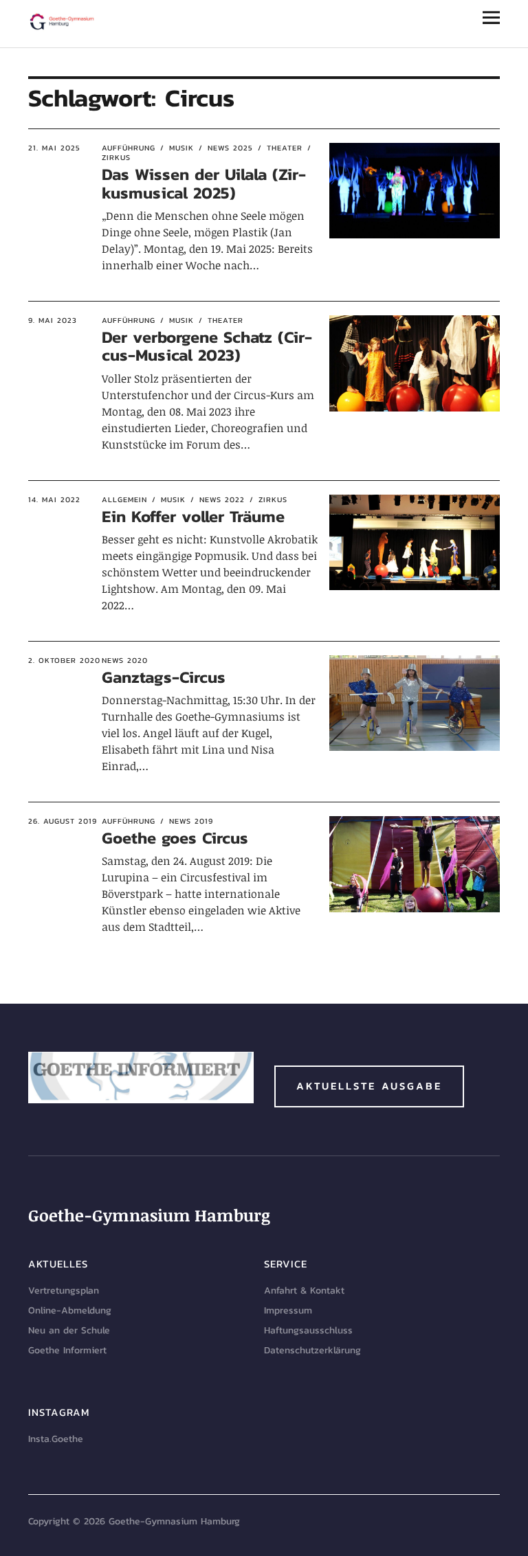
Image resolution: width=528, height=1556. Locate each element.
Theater (284, 147)
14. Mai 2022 (54, 499)
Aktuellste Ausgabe (369, 1086)
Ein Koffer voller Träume (193, 516)
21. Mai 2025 (54, 147)
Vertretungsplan (63, 1290)
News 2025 (230, 147)
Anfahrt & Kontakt (304, 1290)
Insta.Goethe (55, 1439)
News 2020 (125, 660)
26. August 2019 (62, 820)
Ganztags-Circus (164, 677)
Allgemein (124, 499)
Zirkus (272, 499)
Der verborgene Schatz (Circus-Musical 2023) (207, 346)
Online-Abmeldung (69, 1310)
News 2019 (191, 820)
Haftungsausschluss (308, 1330)
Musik (181, 147)
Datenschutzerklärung (312, 1350)
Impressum (288, 1310)
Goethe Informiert (67, 1350)
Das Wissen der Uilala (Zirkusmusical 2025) (204, 183)
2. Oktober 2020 (64, 660)
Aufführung (128, 147)
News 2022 (222, 499)
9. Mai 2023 (52, 320)
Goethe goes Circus (175, 838)
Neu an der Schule (69, 1330)
